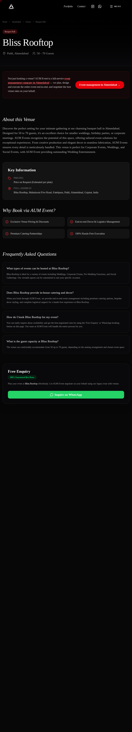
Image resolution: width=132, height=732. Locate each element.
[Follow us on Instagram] (93, 6)
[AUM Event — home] (11, 6)
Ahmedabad (16, 22)
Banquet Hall (41, 22)
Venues (28, 22)
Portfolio (68, 6)
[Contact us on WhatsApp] (100, 6)
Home (5, 22)
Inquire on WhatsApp (68, 394)
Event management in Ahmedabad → (99, 84)
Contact (81, 6)
